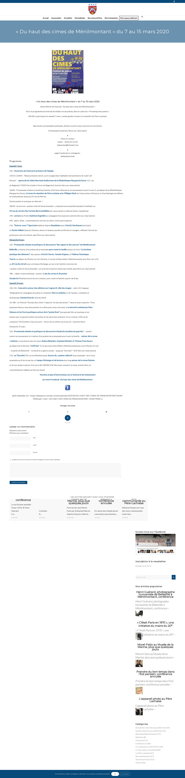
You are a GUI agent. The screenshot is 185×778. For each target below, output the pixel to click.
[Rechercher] (142, 17)
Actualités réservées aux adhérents (150, 727)
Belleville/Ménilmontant (146, 734)
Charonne (139, 740)
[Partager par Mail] (106, 412)
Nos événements (142, 756)
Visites (138, 762)
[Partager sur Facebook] (29, 412)
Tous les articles (142, 759)
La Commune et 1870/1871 (147, 747)
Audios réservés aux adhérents (148, 731)
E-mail (35, 445)
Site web (35, 452)
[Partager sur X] (67, 412)
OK (115, 774)
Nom (34, 437)
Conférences (141, 743)
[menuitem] (46, 18)
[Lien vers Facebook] (174, 1)
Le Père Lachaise (142, 753)
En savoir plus (125, 774)
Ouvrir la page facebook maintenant (148, 544)
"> (152, 605)
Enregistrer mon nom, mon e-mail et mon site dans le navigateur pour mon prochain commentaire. (36, 459)
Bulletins (139, 737)
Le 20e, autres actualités (146, 750)
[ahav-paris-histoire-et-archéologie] (92, 9)
